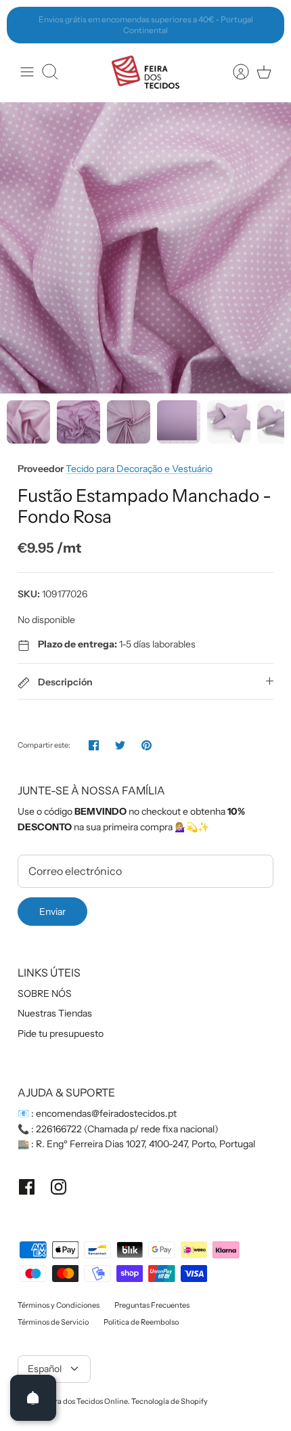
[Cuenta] (234, 72)
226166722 (59, 1129)
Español (45, 1369)
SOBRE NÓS (45, 993)
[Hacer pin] (146, 745)
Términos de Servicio (53, 1322)
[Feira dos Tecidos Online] (145, 72)
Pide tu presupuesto (61, 1033)
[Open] (33, 1398)
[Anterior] (24, 25)
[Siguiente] (266, 25)
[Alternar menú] (27, 72)
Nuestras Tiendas (55, 1013)
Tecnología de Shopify (169, 1401)
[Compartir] (94, 745)
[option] (145, 247)
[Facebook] (27, 1186)
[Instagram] (58, 1186)
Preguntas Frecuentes (151, 1305)
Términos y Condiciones (58, 1305)
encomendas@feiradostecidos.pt (106, 1113)
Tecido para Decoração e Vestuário (139, 469)
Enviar (52, 911)
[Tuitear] (120, 745)
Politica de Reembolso (141, 1322)
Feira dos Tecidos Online (86, 1401)
